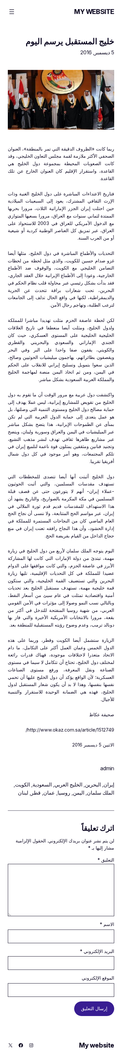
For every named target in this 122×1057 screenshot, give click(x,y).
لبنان (23, 792)
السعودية (42, 784)
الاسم (107, 924)
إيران (108, 784)
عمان (49, 792)
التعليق (106, 860)
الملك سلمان (100, 792)
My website (94, 12)
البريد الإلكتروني (97, 951)
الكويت (22, 784)
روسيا (64, 792)
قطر (36, 792)
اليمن (78, 792)
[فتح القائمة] (12, 12)
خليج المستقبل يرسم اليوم (70, 41)
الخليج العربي (68, 784)
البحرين (93, 784)
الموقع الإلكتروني (98, 978)
